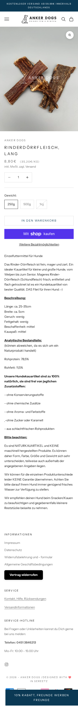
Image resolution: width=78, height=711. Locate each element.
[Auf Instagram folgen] (6, 664)
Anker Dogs (15, 140)
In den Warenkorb (39, 220)
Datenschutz (13, 550)
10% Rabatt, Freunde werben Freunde (41, 697)
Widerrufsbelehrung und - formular (28, 557)
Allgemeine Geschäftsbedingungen (28, 564)
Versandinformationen (19, 607)
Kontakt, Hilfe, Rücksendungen (25, 599)
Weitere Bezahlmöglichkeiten (39, 244)
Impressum (12, 543)
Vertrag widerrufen (24, 575)
